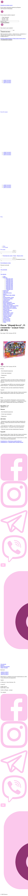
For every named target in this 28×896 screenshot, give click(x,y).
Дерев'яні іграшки (7, 316)
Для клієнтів (3, 664)
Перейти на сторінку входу (7, 5)
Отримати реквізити (5, 22)
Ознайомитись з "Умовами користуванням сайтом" (12, 442)
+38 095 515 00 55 (7, 81)
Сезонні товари (6, 299)
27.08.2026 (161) (9, 279)
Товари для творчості (8, 304)
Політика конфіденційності (7, 38)
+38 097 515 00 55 (7, 80)
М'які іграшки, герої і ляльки (9, 306)
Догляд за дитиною (7, 315)
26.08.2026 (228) (9, 281)
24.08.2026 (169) (9, 283)
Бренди (4, 294)
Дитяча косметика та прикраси (10, 308)
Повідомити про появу (5, 31)
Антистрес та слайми (8, 298)
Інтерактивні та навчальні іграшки (10, 305)
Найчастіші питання (5, 666)
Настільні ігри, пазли (8, 255)
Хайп (4, 276)
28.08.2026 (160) (9, 278)
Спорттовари (6, 317)
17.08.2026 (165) (9, 289)
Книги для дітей (6, 320)
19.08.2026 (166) (9, 287)
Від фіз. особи (5, 18)
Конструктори (6, 309)
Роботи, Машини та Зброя (9, 303)
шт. (14, 30)
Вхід (4, 246)
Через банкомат (5, 17)
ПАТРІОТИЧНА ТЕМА (8, 297)
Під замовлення (6, 319)
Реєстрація (5, 111)
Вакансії (2, 665)
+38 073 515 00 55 (7, 82)
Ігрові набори (6, 311)
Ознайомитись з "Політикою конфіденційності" (11, 441)
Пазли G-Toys (20, 255)
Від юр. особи (5, 19)
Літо (4, 296)
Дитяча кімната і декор (8, 312)
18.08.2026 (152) (9, 288)
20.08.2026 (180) (9, 285)
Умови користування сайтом (19, 38)
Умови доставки (4, 667)
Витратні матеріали (7, 302)
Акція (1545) (6, 290)
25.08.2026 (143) (9, 282)
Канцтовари (6, 301)
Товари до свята (6, 318)
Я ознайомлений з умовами (6, 39)
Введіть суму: (4, 21)
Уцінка (4, 322)
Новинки (5, 277)
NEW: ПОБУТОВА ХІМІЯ (9, 295)
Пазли (14, 255)
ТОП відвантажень (7, 292)
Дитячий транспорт (7, 310)
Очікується (5, 291)
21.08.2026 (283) (9, 284)
